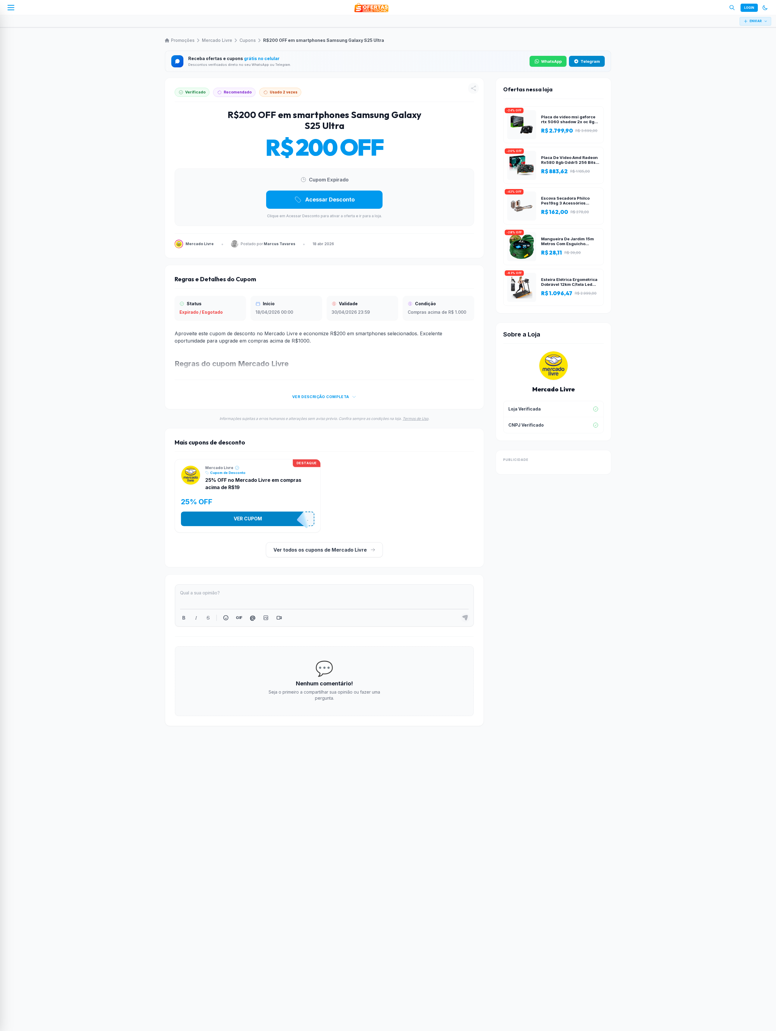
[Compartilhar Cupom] (473, 88)
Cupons (247, 40)
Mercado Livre (217, 40)
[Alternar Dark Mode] (765, 7)
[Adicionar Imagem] (265, 617)
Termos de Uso (415, 418)
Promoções (183, 40)
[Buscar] (732, 7)
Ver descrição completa (320, 396)
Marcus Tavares (279, 244)
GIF (239, 617)
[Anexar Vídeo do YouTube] (279, 617)
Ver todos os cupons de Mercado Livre (320, 550)
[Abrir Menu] (10, 7)
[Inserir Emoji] (225, 617)
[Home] (371, 7)
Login (749, 7)
